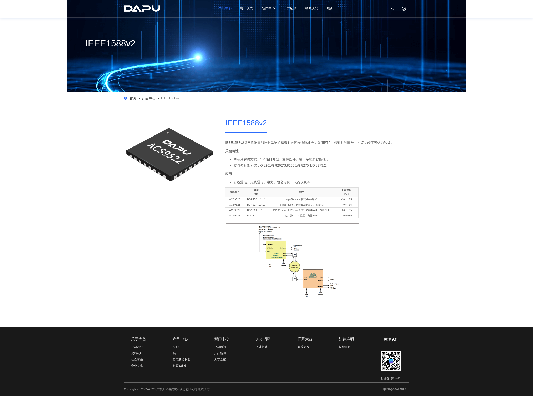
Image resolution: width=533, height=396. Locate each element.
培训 (330, 8)
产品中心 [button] (225, 8)
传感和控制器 (181, 359)
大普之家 (220, 359)
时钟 (176, 347)
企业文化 (137, 365)
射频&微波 (179, 365)
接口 (176, 353)
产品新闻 (220, 353)
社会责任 (137, 359)
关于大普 (246, 8)
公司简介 (137, 347)
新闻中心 (268, 8)
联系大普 (311, 8)
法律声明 (345, 347)
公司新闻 (220, 347)
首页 (133, 98)
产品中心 (148, 98)
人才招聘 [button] (290, 8)
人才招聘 (262, 347)
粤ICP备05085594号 (395, 389)
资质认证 (137, 353)
